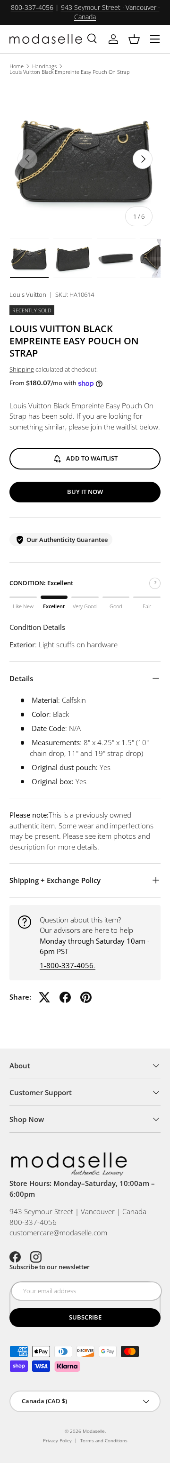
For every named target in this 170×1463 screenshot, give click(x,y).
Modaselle (94, 1431)
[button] (134, 39)
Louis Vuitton (27, 294)
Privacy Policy (57, 1440)
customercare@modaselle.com (58, 1232)
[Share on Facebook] (65, 997)
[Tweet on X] (44, 997)
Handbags (44, 66)
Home (16, 66)
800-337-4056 (32, 7)
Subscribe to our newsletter (49, 1267)
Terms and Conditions (104, 1440)
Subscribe (85, 1317)
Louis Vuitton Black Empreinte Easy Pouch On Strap (69, 71)
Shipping (21, 369)
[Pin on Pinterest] (86, 997)
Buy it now (85, 491)
